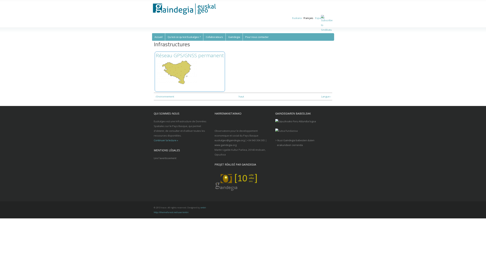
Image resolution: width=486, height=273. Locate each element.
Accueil (159, 37)
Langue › (326, 96)
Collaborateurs (214, 37)
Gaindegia (234, 37)
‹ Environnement (164, 96)
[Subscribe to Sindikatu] (327, 29)
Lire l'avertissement (165, 158)
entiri (203, 207)
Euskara (297, 18)
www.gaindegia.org (226, 145)
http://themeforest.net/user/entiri (171, 212)
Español (319, 18)
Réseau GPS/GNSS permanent (190, 55)
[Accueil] (187, 9)
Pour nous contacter (257, 37)
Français (308, 18)
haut (241, 96)
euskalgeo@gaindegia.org (230, 140)
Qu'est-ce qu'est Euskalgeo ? (184, 37)
